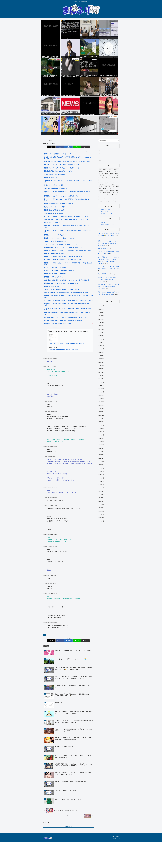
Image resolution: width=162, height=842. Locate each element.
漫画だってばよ (105, 211)
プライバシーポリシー (115, 836)
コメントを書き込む (68, 826)
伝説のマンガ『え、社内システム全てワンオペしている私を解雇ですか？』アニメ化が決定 (108, 243)
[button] (85, 147)
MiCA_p (116, 268)
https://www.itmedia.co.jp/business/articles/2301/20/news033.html (66, 343)
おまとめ (103, 222)
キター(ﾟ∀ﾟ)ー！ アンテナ (108, 224)
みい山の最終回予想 (103, 248)
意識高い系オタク (105, 209)
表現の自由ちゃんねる (106, 213)
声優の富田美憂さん (103, 274)
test (108, 253)
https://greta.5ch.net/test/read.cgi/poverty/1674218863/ (63, 349)
